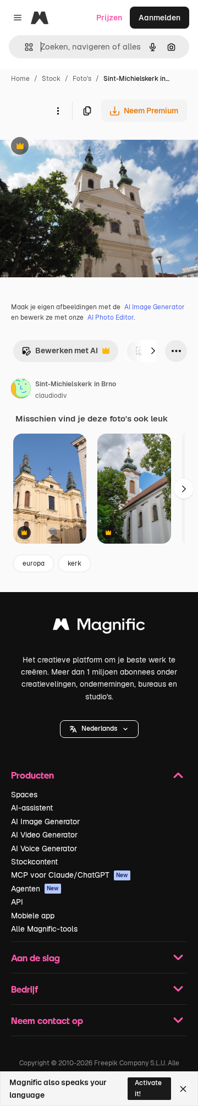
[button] (99, 729)
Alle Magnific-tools (44, 929)
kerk (74, 563)
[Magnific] (99, 627)
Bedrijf (24, 989)
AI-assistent (32, 808)
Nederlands (99, 728)
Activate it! (148, 1088)
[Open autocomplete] (24, 47)
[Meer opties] (58, 111)
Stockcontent (34, 862)
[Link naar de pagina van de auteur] (21, 390)
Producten (32, 775)
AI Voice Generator (44, 848)
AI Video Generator (44, 835)
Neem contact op (47, 1020)
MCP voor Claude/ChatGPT (69, 875)
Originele (72, 147)
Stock (51, 78)
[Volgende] (153, 351)
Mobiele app (32, 916)
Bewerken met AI (59, 354)
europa (34, 563)
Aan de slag (35, 957)
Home (20, 78)
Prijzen (109, 18)
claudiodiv (51, 395)
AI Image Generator (154, 307)
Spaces (24, 795)
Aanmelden (159, 18)
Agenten (35, 889)
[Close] (183, 1089)
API (17, 902)
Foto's (82, 78)
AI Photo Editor (110, 317)
